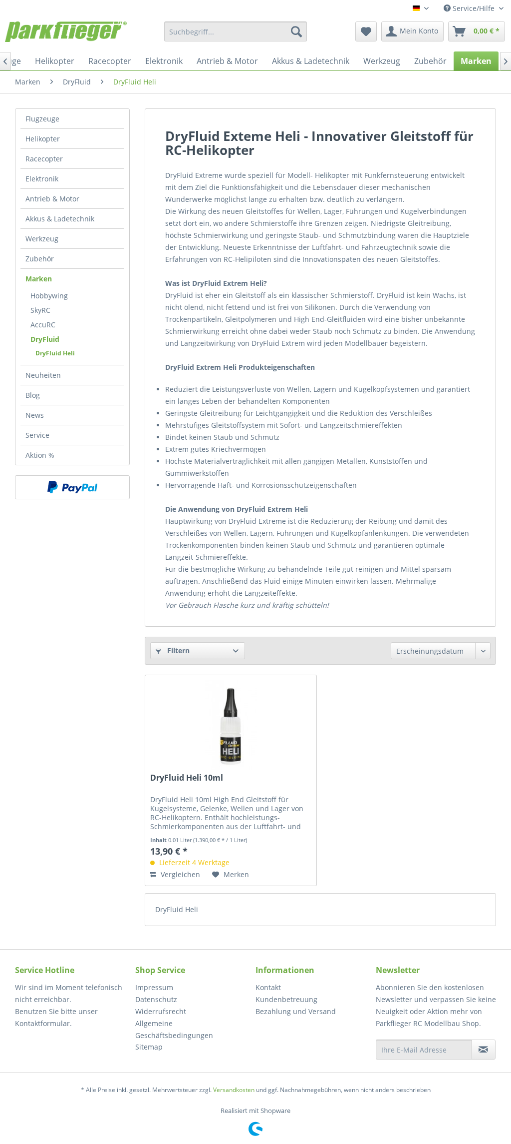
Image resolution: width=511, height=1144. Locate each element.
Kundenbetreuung (286, 999)
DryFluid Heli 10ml (186, 778)
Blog (32, 395)
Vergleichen (179, 874)
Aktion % (39, 455)
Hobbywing (49, 295)
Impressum (154, 987)
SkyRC (40, 310)
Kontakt (268, 987)
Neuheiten (43, 375)
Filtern (177, 650)
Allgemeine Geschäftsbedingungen (174, 1029)
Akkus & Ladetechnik (59, 218)
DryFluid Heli (55, 353)
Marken (38, 278)
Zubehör (39, 258)
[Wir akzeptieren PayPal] (72, 487)
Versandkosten (234, 1090)
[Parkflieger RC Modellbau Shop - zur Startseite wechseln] (66, 33)
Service (37, 435)
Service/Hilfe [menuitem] (474, 8)
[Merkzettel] (366, 31)
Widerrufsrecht (160, 1011)
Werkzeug (41, 238)
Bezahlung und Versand (296, 1011)
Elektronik (41, 178)
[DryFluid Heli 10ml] (230, 725)
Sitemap (149, 1047)
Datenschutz (156, 999)
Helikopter (42, 138)
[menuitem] (235, 31)
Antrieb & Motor (52, 198)
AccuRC (42, 324)
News (34, 415)
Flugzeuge (42, 118)
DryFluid (44, 339)
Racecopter (44, 158)
